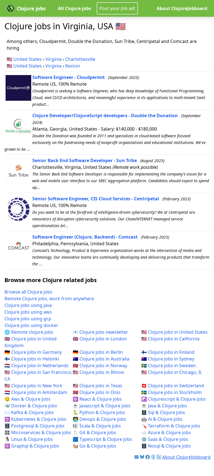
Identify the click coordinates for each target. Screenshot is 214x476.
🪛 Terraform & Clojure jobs (170, 426)
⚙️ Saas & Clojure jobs (164, 439)
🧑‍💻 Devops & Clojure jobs (99, 419)
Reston (72, 66)
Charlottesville (80, 59)
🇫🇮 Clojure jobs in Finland (167, 352)
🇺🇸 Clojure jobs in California (170, 339)
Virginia (53, 59)
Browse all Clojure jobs (28, 292)
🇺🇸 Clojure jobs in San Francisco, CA (38, 375)
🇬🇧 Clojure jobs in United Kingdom (30, 342)
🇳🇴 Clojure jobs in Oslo (96, 392)
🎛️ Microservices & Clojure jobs (37, 432)
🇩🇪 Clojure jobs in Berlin (98, 352)
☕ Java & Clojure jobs (164, 406)
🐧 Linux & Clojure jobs (28, 439)
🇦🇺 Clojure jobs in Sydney (167, 359)
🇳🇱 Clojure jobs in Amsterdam (35, 392)
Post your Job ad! (117, 8)
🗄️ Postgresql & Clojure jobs (34, 426)
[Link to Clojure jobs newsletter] (136, 457)
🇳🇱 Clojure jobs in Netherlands (36, 365)
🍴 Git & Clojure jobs (94, 432)
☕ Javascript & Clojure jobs (101, 406)
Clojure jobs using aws (28, 312)
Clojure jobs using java (28, 305)
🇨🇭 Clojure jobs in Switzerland (172, 386)
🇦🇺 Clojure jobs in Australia (101, 359)
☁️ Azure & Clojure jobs (166, 432)
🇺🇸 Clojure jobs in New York (33, 386)
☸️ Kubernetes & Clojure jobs (35, 419)
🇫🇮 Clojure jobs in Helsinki (31, 359)
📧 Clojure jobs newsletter (100, 332)
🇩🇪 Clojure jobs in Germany (33, 352)
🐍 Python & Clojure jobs (99, 412)
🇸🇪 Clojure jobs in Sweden (168, 365)
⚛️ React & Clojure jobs (97, 399)
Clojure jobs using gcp (27, 319)
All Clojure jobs (74, 8)
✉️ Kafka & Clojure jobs (29, 412)
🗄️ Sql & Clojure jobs (163, 412)
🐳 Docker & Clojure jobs (30, 406)
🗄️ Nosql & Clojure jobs (166, 446)
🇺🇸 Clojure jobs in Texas (97, 386)
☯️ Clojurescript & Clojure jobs (173, 399)
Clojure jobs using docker (31, 325)
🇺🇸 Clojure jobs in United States (174, 332)
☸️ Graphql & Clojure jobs (31, 446)
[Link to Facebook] (147, 457)
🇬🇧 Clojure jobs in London (100, 339)
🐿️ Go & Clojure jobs (94, 446)
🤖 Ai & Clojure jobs (162, 419)
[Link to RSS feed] (159, 457)
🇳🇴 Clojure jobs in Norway (100, 365)
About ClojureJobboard (182, 8)
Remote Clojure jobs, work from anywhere (49, 298)
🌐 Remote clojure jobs (28, 332)
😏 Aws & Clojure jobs (27, 399)
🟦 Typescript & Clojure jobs (102, 439)
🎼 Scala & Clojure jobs (97, 426)
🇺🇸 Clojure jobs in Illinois (98, 372)
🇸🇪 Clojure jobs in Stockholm (171, 392)
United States (27, 59)
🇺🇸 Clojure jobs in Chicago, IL (171, 372)
